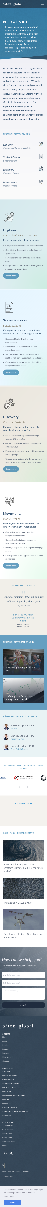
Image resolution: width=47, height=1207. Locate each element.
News (4, 1145)
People (5, 1045)
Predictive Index (8, 1141)
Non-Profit (6, 1103)
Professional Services (10, 1083)
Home (4, 1037)
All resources (7, 1125)
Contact (5, 1061)
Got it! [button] (12, 1203)
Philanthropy (7, 1057)
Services (5, 1049)
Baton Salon (7, 1137)
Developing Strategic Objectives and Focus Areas (23, 936)
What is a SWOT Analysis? (18, 902)
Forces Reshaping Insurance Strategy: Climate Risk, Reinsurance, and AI (23, 868)
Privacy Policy (9, 1176)
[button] (42, 4)
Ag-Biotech (6, 1115)
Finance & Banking (9, 1075)
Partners (5, 1053)
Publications (7, 1133)
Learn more (11, 276)
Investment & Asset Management (15, 1111)
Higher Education (9, 1087)
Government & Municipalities (13, 1095)
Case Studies (7, 1129)
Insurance (6, 1071)
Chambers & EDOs (9, 1107)
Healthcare (6, 1091)
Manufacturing (8, 1079)
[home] (13, 4)
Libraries (5, 1099)
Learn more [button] (9, 1196)
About (4, 1041)
